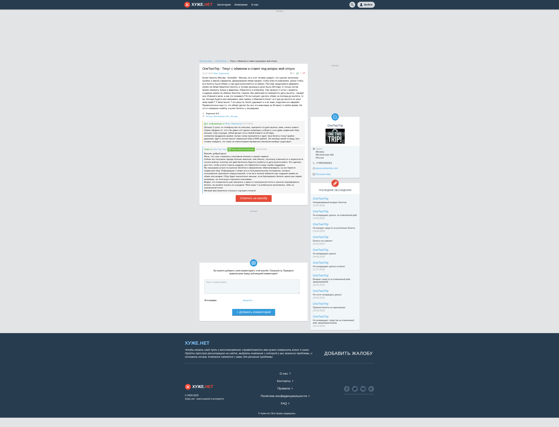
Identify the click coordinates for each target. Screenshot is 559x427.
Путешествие (323, 174)
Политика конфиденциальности (284, 396)
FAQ (284, 403)
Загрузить (247, 300)
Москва (234, 116)
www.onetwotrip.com (327, 168)
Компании (241, 4)
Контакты (284, 381)
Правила (283, 388)
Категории (224, 4)
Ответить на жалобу (253, 198)
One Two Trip (219, 149)
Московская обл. (221, 116)
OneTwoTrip (320, 198)
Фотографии (210, 300)
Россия (209, 116)
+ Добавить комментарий (254, 312)
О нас (255, 4)
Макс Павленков (233, 123)
